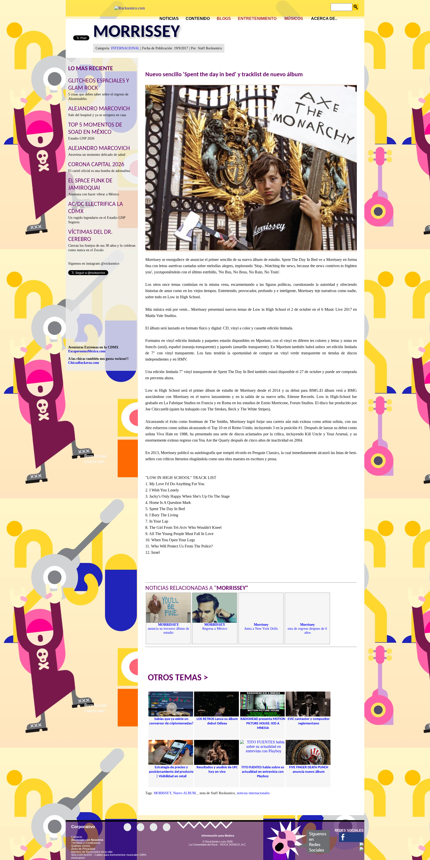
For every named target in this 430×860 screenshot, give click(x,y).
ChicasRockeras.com (83, 363)
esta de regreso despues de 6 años (307, 628)
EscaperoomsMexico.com (87, 351)
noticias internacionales (253, 793)
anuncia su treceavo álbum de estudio (168, 628)
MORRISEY (162, 793)
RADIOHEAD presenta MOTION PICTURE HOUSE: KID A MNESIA (262, 723)
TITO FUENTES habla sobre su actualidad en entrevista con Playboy (262, 772)
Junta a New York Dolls (261, 626)
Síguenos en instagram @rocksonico (93, 263)
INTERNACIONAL (125, 48)
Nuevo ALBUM (184, 793)
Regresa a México (214, 626)
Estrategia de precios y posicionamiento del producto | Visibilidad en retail (171, 772)
